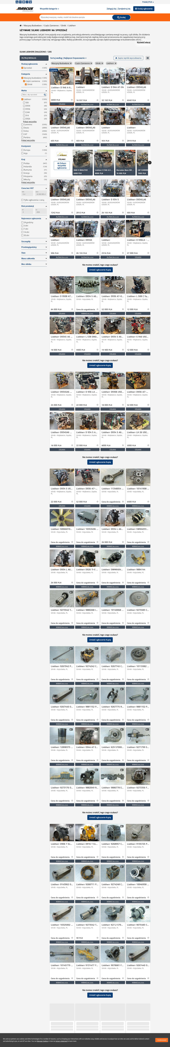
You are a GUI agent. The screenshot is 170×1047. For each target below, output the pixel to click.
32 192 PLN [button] (107, 100)
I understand (161, 1040)
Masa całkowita (28, 258)
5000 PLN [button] (131, 446)
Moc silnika (26, 264)
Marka (24, 91)
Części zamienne (51, 25)
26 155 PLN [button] (107, 213)
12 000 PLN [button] (132, 310)
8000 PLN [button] (55, 100)
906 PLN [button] (55, 253)
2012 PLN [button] (80, 213)
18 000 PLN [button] (56, 350)
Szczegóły (25, 242)
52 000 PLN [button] (107, 310)
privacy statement (61, 1041)
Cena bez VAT (27, 188)
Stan (23, 253)
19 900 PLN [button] (107, 350)
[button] (34, 58)
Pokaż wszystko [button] (30, 121)
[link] (62, 76)
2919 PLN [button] (131, 141)
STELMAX (62, 104)
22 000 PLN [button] (81, 405)
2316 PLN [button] (106, 253)
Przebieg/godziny (29, 247)
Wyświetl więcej (143, 42)
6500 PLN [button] (131, 502)
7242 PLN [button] (55, 213)
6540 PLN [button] (131, 100)
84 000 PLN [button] (56, 310)
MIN (23, 191)
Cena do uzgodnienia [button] (85, 310)
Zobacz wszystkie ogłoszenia (61, 165)
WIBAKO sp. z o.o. (87, 313)
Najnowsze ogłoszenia (31, 219)
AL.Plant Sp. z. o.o (87, 104)
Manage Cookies (42, 1041)
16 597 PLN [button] (81, 100)
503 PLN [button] (80, 141)
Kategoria (25, 74)
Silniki (63, 25)
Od (22, 209)
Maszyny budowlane (33, 25)
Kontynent (26, 146)
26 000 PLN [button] (107, 542)
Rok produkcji (27, 206)
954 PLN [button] (105, 141)
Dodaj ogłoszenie (145, 8)
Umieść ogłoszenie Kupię (100, 270)
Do (36, 209)
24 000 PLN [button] (56, 405)
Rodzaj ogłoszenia (29, 64)
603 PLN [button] (55, 141)
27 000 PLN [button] (132, 253)
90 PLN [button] (79, 938)
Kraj (23, 159)
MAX (37, 191)
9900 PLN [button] (80, 350)
